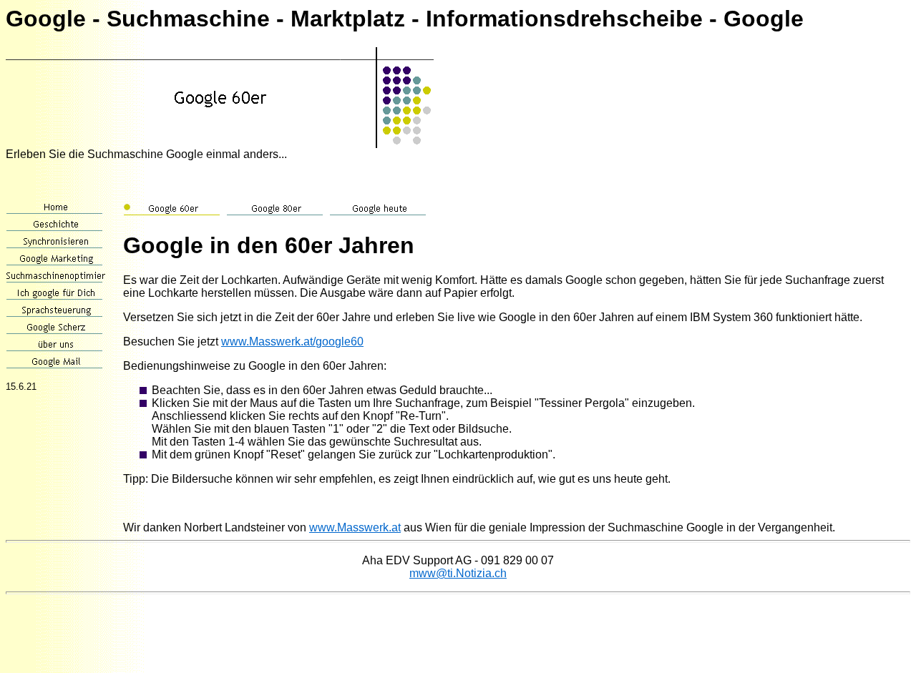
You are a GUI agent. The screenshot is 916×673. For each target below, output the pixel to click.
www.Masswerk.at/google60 (292, 341)
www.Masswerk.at (355, 527)
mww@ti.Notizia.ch (458, 573)
